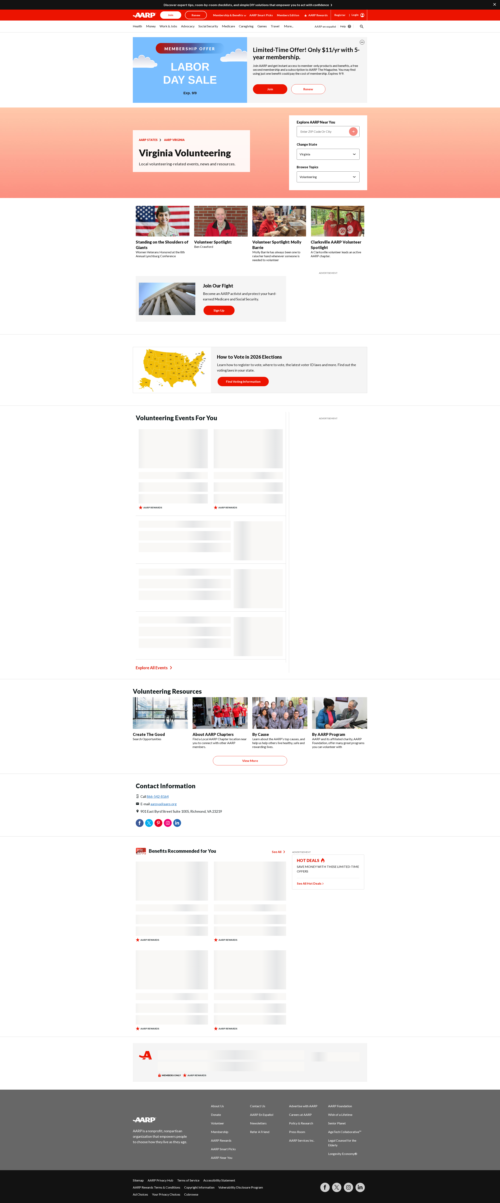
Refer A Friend (259, 1132)
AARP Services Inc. (301, 1140)
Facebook (140, 823)
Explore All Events (152, 667)
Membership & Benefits (228, 15)
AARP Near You (221, 1157)
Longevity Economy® (342, 1154)
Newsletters (258, 1123)
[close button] (362, 42)
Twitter (149, 823)
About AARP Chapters (213, 734)
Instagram (168, 823)
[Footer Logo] (160, 1120)
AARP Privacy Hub (160, 1180)
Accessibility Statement (219, 1180)
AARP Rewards (318, 15)
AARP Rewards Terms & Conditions (156, 1187)
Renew (308, 89)
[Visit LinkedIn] (360, 1187)
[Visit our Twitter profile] (336, 1187)
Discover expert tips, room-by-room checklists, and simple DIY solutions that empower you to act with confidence (246, 5)
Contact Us (257, 1106)
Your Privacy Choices (166, 1194)
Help (343, 26)
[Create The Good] (160, 713)
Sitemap (138, 1180)
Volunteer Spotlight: (213, 242)
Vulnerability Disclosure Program (240, 1187)
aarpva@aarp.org (163, 804)
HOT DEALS (308, 860)
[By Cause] (279, 713)
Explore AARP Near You (316, 122)
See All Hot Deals (309, 883)
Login (355, 14)
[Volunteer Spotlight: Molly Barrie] (279, 221)
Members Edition (288, 15)
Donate (216, 1114)
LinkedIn (177, 823)
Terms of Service (188, 1180)
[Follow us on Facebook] (325, 1187)
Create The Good (149, 734)
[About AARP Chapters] (220, 713)
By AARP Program (328, 734)
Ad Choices (140, 1194)
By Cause (260, 734)
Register (340, 15)
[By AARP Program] (339, 713)
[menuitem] (137, 28)
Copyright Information (199, 1187)
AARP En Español (261, 1114)
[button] (361, 26)
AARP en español (325, 26)
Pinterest (158, 823)
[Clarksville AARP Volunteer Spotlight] (337, 221)
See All (276, 852)
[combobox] (328, 131)
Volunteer (217, 1123)
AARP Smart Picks (261, 15)
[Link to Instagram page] (348, 1187)
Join (270, 89)
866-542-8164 (158, 796)
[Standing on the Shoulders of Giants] (162, 221)
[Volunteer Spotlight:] (221, 221)
